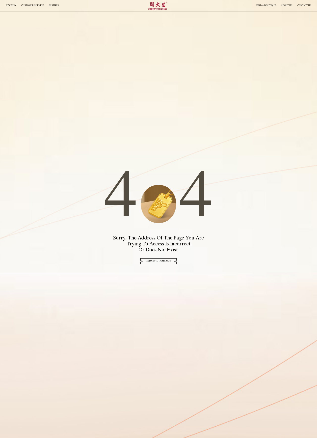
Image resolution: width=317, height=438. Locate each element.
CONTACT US (304, 5)
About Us (286, 5)
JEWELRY (11, 5)
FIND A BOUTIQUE (266, 5)
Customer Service (32, 5)
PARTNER (54, 5)
